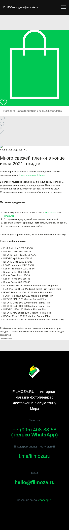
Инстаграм (50, 212)
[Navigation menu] (63, 7)
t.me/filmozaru (34, 456)
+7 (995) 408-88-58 (34, 429)
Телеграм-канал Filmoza (32, 175)
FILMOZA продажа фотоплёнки (20, 7)
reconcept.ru (45, 500)
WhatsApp (9, 215)
